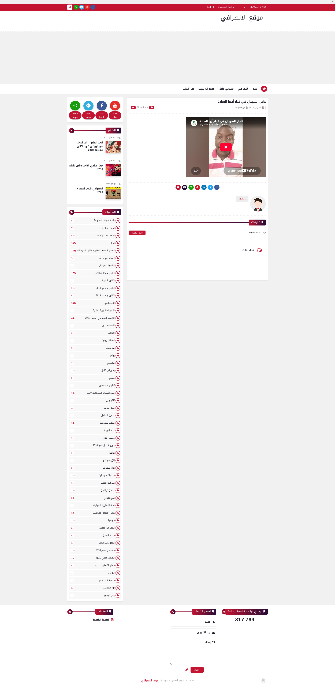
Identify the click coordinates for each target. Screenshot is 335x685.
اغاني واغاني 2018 (93, 288)
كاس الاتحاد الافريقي (93, 513)
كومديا (93, 520)
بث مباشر (93, 348)
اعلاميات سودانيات (93, 265)
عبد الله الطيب (93, 483)
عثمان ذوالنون (93, 490)
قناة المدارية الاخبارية (93, 505)
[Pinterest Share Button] (204, 187)
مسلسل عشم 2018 (93, 550)
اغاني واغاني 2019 (93, 295)
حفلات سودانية (93, 423)
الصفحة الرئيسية (101, 620)
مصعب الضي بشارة (93, 558)
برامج (93, 355)
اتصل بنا (210, 7)
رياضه (93, 453)
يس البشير (188, 88)
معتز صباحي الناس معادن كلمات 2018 (86, 167)
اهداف (93, 333)
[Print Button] (178, 187)
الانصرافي (243, 88)
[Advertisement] (167, 57)
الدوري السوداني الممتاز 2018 (93, 318)
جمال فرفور (93, 408)
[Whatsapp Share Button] (191, 187)
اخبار (255, 88)
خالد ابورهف (93, 430)
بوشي (93, 378)
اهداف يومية (93, 340)
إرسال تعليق (137, 233)
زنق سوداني (93, 460)
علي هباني (93, 498)
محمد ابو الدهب (93, 528)
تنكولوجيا (93, 400)
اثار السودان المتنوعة (93, 220)
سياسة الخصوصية (226, 7)
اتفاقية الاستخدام (258, 7)
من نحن (242, 7)
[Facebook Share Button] (216, 187)
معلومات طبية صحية (93, 565)
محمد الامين (93, 535)
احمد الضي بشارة (93, 235)
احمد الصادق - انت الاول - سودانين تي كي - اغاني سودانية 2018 (89, 146)
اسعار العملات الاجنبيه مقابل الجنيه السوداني (92, 250)
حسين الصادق (93, 415)
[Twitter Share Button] (210, 187)
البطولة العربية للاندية (93, 310)
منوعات (93, 573)
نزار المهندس (93, 587)
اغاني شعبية (93, 280)
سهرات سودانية (93, 475)
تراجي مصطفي (93, 385)
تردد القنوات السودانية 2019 (93, 393)
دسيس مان (93, 438)
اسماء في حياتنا (93, 258)
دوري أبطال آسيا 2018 (93, 445)
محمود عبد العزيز (93, 543)
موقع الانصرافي (242, 17)
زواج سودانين (93, 468)
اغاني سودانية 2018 (93, 273)
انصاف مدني (93, 325)
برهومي (93, 363)
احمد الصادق (93, 228)
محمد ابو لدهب (206, 88)
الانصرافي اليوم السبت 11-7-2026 (87, 190)
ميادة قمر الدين (93, 580)
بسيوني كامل (226, 88)
